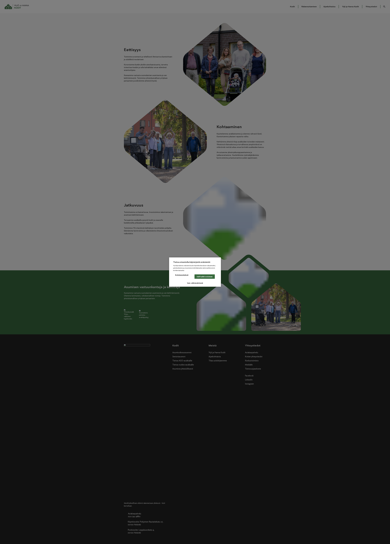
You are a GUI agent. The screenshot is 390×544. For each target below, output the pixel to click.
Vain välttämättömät (195, 283)
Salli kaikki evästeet (204, 277)
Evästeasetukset (181, 275)
